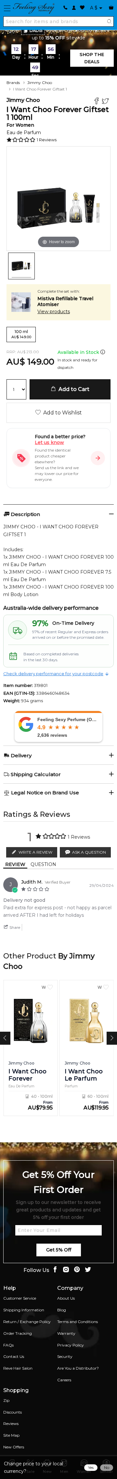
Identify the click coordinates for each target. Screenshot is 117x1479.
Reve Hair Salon (17, 1368)
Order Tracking (17, 1333)
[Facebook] (97, 101)
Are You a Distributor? (78, 1368)
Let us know (49, 442)
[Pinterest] (77, 1270)
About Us (66, 1298)
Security (64, 1356)
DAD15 (36, 30)
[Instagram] (66, 1270)
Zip (6, 1400)
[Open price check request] (98, 458)
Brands (13, 82)
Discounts (12, 1412)
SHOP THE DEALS (92, 58)
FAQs (8, 1345)
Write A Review (35, 852)
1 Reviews (47, 139)
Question (43, 864)
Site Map (11, 1435)
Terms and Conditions (77, 1321)
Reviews (11, 1423)
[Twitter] (106, 101)
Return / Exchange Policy (27, 1321)
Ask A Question (89, 852)
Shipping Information (23, 1309)
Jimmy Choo (39, 82)
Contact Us (13, 1356)
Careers (64, 1379)
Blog (61, 1309)
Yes (91, 1467)
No (106, 1467)
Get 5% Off (58, 1250)
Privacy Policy (70, 1345)
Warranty (66, 1333)
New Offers (13, 1446)
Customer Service (19, 1298)
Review (15, 864)
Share (14, 927)
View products (53, 311)
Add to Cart (72, 389)
